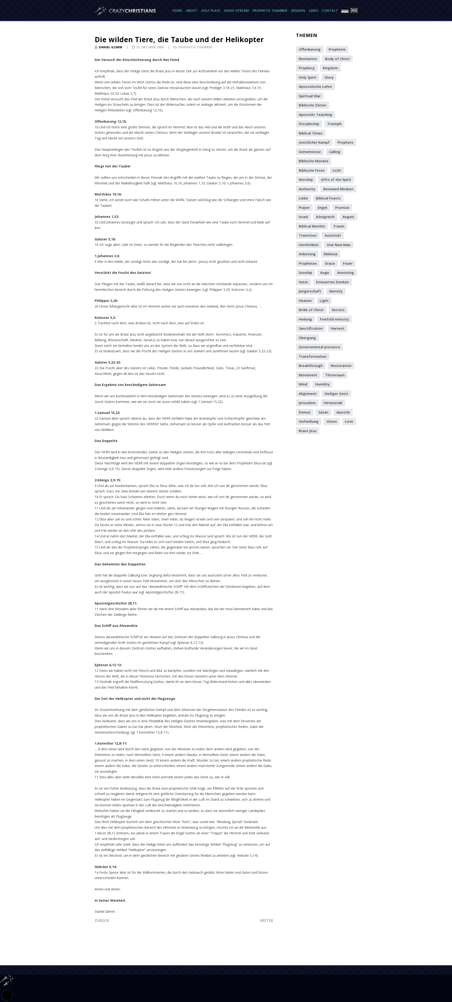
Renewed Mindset (338, 189)
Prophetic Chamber (270, 10)
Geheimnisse (310, 151)
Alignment (308, 393)
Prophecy (307, 67)
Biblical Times (311, 133)
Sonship (305, 272)
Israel (303, 216)
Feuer (348, 263)
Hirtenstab (333, 402)
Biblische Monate (313, 160)
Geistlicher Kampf (314, 142)
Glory (329, 77)
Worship (306, 179)
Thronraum (335, 375)
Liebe (303, 198)
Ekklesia (330, 254)
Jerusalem (307, 402)
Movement (308, 375)
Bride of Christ (311, 309)
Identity (336, 291)
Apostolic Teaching (315, 114)
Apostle (343, 412)
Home (177, 10)
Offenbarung (310, 49)
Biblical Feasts (328, 198)
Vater (303, 282)
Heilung (305, 319)
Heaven (305, 300)
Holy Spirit (307, 77)
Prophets (345, 142)
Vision (332, 421)
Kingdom (330, 67)
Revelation (308, 58)
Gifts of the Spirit (336, 179)
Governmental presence (319, 347)
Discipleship (309, 123)
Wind (303, 384)
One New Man (339, 244)
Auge (324, 272)
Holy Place (210, 10)
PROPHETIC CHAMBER (195, 47)
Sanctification (311, 328)
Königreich (325, 216)
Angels (348, 216)
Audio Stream (236, 10)
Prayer (304, 207)
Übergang (307, 337)
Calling (334, 151)
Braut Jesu (307, 430)
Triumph (334, 123)
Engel (322, 207)
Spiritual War (310, 95)
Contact (330, 10)
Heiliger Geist (336, 393)
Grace (330, 263)
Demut (305, 412)
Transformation (313, 356)
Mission (298, 10)
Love (349, 421)
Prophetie (337, 49)
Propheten (308, 263)
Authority (307, 189)
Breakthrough (311, 365)
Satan (323, 412)
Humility (322, 384)
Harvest (337, 328)
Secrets (338, 309)
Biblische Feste (312, 170)
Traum (338, 226)
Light (324, 300)
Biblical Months (312, 226)
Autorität (333, 235)
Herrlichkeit (309, 244)
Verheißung (309, 421)
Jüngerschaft (310, 291)
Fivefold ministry (334, 319)
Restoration (341, 365)
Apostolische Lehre (315, 86)
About (192, 10)
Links (313, 10)
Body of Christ (337, 58)
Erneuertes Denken (332, 282)
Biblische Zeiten (312, 105)
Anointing (345, 272)
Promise (342, 207)
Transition (308, 235)
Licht (337, 170)
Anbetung (307, 254)
